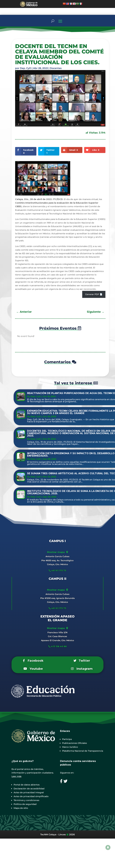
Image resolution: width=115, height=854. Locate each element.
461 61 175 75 (58, 570)
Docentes (56, 68)
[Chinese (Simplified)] (64, 4)
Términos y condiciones (26, 800)
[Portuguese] (77, 4)
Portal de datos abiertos (27, 784)
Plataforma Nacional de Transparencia (82, 751)
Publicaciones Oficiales (74, 743)
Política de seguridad (25, 804)
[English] (67, 4)
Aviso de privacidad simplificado (31, 796)
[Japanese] (74, 4)
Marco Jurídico (70, 747)
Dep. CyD (25, 68)
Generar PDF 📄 (93, 294)
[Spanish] (80, 4)
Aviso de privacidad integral (29, 792)
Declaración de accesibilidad (29, 788)
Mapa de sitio (21, 808)
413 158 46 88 (59, 646)
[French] (70, 4)
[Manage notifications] (108, 847)
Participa (67, 739)
